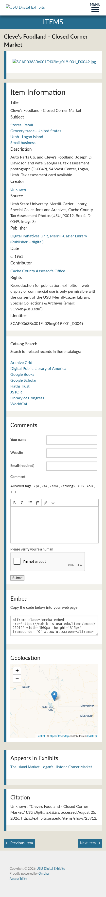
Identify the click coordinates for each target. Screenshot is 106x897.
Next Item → (90, 843)
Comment (17, 477)
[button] (14, 503)
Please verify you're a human (31, 549)
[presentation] (14, 503)
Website (16, 453)
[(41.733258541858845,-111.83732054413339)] (54, 696)
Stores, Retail (21, 125)
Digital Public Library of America (38, 369)
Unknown (18, 189)
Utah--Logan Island (26, 137)
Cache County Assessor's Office (37, 271)
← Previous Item (19, 843)
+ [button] (17, 671)
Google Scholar (23, 380)
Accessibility (18, 878)
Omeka (43, 873)
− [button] (17, 678)
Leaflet (41, 736)
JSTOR (16, 392)
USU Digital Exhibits (50, 868)
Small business (22, 143)
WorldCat (18, 404)
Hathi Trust (20, 386)
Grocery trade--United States (35, 131)
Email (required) (22, 466)
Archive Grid (21, 363)
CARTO (92, 736)
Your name (18, 440)
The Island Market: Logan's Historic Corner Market (51, 767)
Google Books (22, 374)
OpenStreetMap (59, 736)
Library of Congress (27, 398)
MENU (95, 4)
